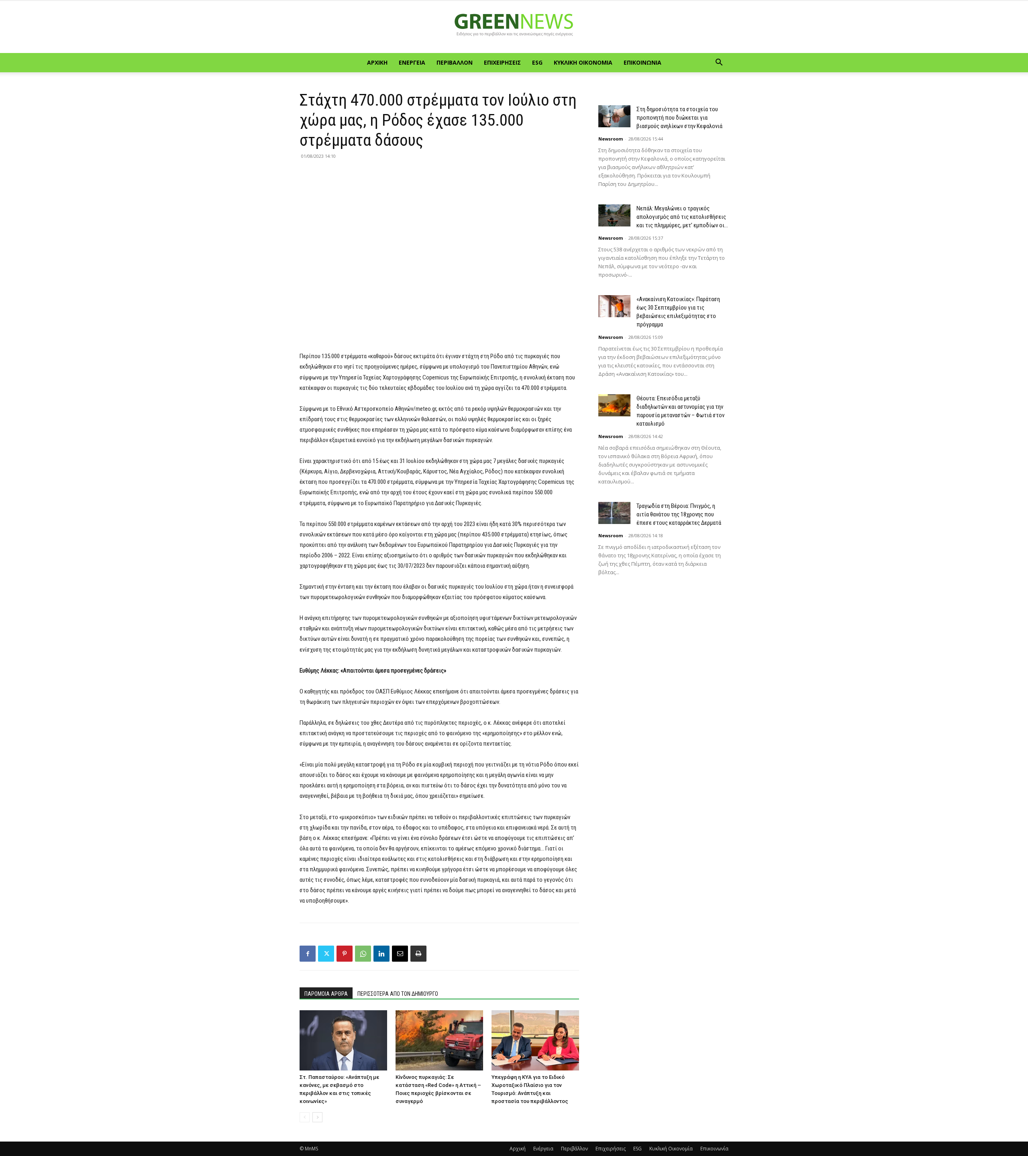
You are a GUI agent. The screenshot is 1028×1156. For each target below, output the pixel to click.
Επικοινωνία (642, 62)
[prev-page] (305, 1117)
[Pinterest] (345, 954)
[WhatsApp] (363, 954)
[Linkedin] (381, 954)
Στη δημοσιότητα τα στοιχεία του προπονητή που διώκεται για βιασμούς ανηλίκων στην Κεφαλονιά (679, 118)
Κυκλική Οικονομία (583, 62)
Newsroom (610, 139)
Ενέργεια (412, 62)
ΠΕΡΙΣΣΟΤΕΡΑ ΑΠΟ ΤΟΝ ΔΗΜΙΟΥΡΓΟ (397, 994)
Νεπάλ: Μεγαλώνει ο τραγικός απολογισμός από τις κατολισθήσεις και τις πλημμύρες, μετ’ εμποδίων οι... (682, 217)
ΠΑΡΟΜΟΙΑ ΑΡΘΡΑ (326, 994)
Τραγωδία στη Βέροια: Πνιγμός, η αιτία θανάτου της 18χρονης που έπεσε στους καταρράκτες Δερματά (678, 514)
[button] (718, 63)
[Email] (400, 954)
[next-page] (317, 1117)
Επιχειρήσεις (502, 62)
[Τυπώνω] (418, 954)
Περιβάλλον (454, 62)
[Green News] (514, 27)
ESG (537, 62)
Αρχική (377, 62)
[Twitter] (326, 954)
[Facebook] (308, 954)
